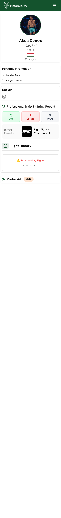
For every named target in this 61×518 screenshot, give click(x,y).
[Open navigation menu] (54, 5)
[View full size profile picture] (30, 25)
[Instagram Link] (4, 97)
